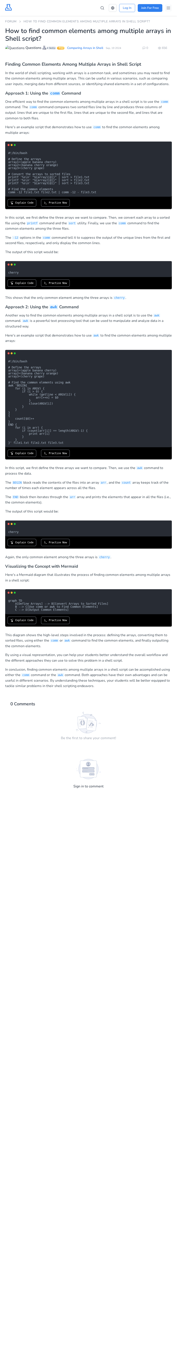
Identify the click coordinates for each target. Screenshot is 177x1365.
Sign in (78, 786)
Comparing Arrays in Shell (85, 48)
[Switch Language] (113, 8)
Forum (11, 21)
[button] (113, 8)
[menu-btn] (168, 8)
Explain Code (23, 202)
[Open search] (102, 8)
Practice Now (57, 202)
